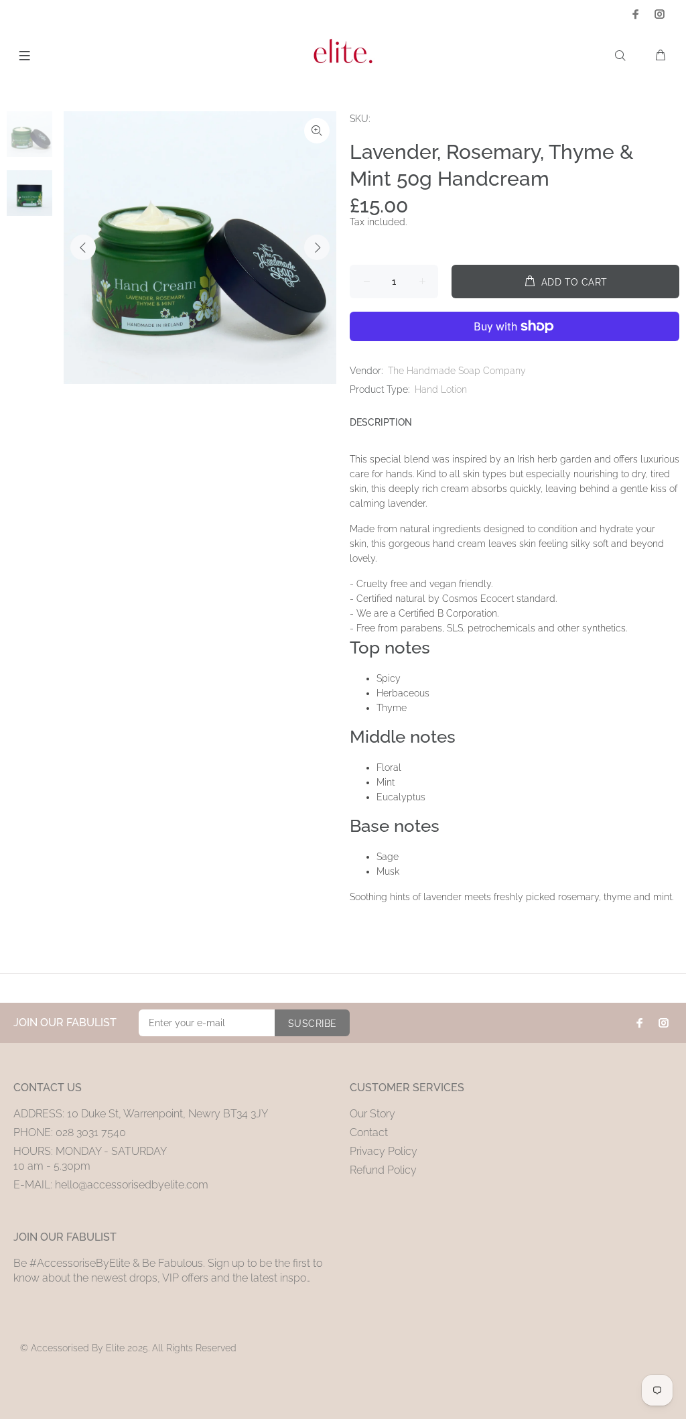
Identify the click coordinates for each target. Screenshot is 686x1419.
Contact (369, 1132)
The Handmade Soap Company (457, 370)
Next (317, 247)
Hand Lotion (441, 389)
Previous (83, 247)
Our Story (372, 1113)
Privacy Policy (383, 1151)
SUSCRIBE (312, 1023)
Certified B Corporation (448, 613)
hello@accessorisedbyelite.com (131, 1184)
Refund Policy (383, 1170)
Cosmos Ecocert (478, 598)
